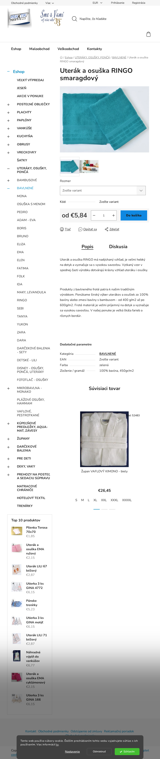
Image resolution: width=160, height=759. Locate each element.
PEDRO (22, 212)
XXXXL (127, 500)
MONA (22, 196)
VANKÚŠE (24, 128)
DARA (21, 340)
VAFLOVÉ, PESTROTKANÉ (28, 413)
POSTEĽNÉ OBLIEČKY (33, 104)
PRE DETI (24, 458)
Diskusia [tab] (118, 246)
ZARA (21, 332)
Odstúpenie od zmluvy (86, 731)
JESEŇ (21, 88)
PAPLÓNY (24, 120)
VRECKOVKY (26, 152)
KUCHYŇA (25, 136)
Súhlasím (129, 751)
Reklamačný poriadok (119, 731)
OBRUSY (23, 144)
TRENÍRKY (25, 506)
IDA (19, 284)
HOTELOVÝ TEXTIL (31, 498)
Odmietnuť (99, 751)
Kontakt (30, 731)
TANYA (22, 316)
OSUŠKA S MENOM (31, 204)
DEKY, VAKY (26, 466)
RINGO (22, 300)
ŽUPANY (23, 439)
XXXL (114, 500)
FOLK (21, 276)
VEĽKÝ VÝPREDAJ (30, 80)
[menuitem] (16, 48)
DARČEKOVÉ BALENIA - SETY (33, 350)
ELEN (21, 260)
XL (95, 500)
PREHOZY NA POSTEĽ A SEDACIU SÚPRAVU (33, 476)
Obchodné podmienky (24, 3)
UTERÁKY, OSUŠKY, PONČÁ (32, 170)
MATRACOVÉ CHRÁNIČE (27, 488)
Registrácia (138, 3)
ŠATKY (22, 160)
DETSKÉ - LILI (27, 360)
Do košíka (133, 215)
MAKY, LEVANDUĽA (31, 292)
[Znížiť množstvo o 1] (94, 215)
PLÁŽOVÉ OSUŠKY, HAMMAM (31, 402)
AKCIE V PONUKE (30, 96)
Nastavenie (72, 752)
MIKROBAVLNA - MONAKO (29, 390)
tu (57, 744)
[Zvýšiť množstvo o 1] (113, 215)
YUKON (22, 324)
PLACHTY (24, 112)
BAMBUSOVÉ (27, 180)
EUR (96, 3)
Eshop (18, 71)
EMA (20, 252)
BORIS (21, 228)
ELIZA (21, 244)
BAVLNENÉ (25, 188)
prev (63, 459)
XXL (104, 500)
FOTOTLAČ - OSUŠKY (32, 380)
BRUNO (22, 236)
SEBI (20, 308)
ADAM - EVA (26, 220)
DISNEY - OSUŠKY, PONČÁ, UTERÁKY (30, 370)
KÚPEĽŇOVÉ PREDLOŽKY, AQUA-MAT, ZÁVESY (32, 427)
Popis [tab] (87, 246)
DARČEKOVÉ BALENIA (27, 448)
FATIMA (22, 268)
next (146, 459)
